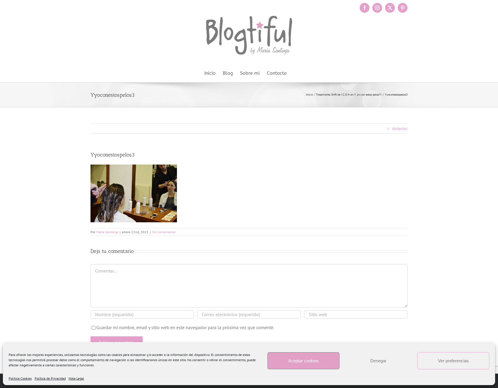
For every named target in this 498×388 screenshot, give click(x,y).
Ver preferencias (453, 360)
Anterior (400, 128)
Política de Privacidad (50, 378)
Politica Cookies (20, 378)
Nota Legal (76, 378)
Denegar (378, 360)
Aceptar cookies (303, 360)
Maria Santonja (107, 232)
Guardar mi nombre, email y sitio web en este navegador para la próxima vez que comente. (185, 327)
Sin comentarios (164, 232)
